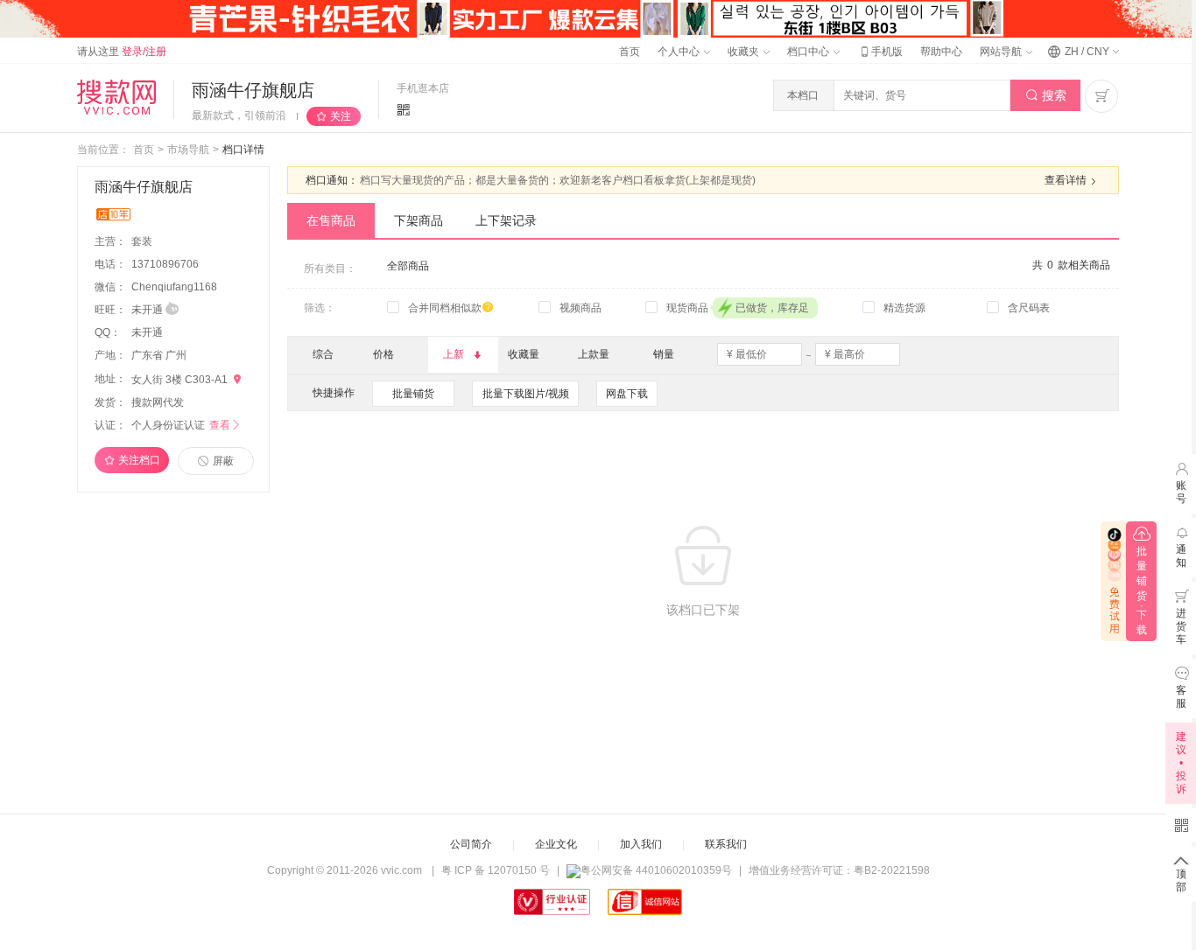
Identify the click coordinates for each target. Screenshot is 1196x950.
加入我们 (641, 844)
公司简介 (471, 844)
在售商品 (330, 220)
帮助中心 (941, 51)
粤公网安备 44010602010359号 (656, 870)
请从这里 (121, 51)
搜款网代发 (157, 402)
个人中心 (680, 51)
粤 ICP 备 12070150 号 (495, 870)
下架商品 (418, 220)
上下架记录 (506, 220)
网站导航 (1002, 51)
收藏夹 (745, 51)
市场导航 (188, 149)
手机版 (880, 51)
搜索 (1045, 95)
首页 (629, 51)
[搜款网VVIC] (116, 97)
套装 (143, 241)
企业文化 (556, 844)
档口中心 (809, 51)
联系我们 (726, 844)
